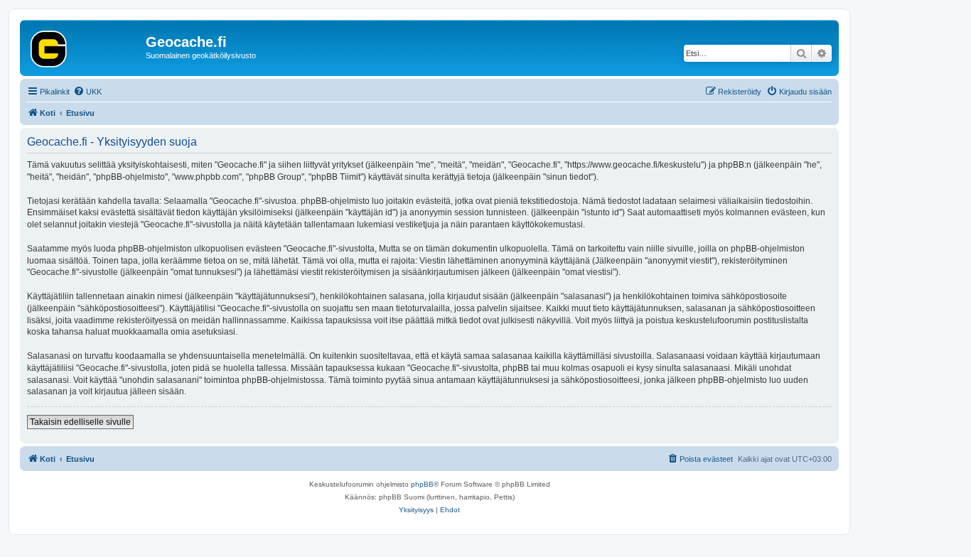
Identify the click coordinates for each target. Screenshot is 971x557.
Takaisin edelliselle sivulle (80, 422)
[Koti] (84, 46)
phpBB (422, 484)
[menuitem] (87, 91)
